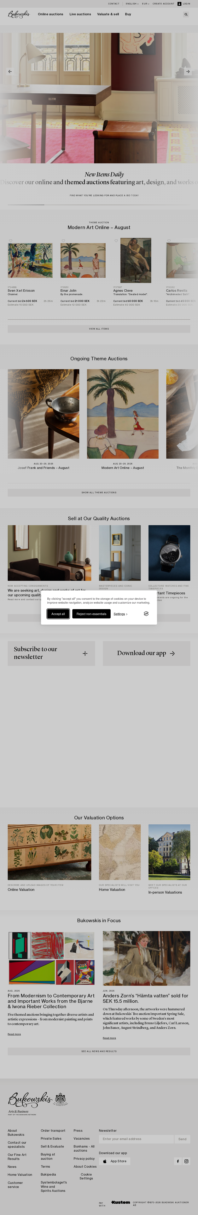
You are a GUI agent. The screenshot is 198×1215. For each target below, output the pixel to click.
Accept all (58, 613)
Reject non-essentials (91, 613)
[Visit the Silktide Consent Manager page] (146, 613)
